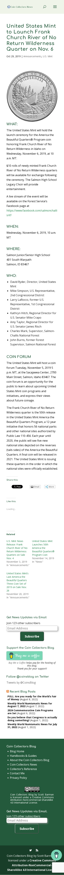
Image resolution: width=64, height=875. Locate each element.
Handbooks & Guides (23, 756)
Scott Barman (46, 794)
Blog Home (17, 751)
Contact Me (17, 773)
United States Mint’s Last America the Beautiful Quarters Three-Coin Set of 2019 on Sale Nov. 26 (17, 582)
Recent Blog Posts (22, 691)
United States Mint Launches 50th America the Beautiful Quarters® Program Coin (43, 547)
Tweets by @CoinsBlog (21, 682)
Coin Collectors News (23, 764)
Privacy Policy (18, 778)
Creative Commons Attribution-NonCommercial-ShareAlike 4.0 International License (32, 800)
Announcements (32, 56)
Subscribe (32, 636)
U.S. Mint (48, 56)
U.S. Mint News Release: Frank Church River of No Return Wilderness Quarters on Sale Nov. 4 (16, 549)
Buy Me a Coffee (17, 662)
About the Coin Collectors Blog (29, 760)
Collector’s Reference (23, 769)
